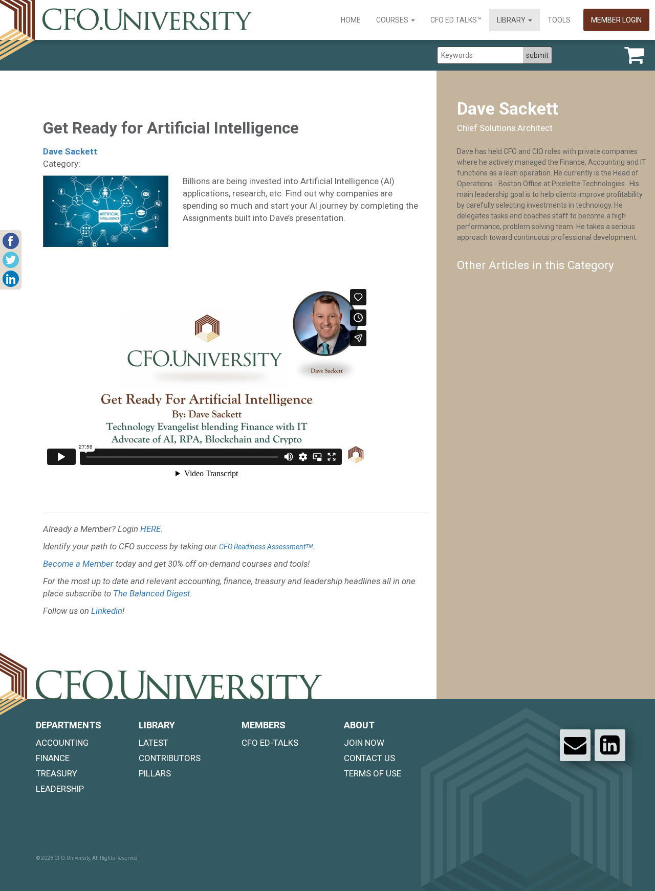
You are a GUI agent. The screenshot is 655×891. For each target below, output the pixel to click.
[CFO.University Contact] (575, 745)
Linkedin (106, 611)
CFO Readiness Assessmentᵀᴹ (266, 547)
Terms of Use (372, 773)
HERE (150, 529)
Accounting (62, 743)
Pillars (155, 773)
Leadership (60, 789)
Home (351, 20)
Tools (559, 20)
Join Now (364, 743)
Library (512, 20)
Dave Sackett (70, 151)
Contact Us (369, 758)
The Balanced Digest (151, 593)
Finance (53, 758)
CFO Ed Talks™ (456, 20)
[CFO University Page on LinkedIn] (610, 745)
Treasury (56, 773)
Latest (153, 743)
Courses (393, 20)
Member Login (616, 20)
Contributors (170, 758)
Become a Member (78, 564)
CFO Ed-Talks (270, 743)
